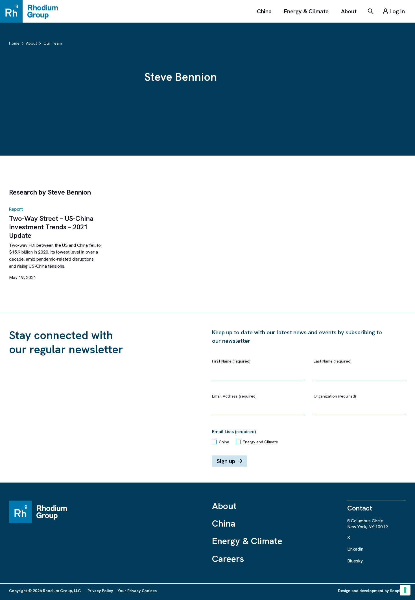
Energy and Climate (260, 441)
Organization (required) (335, 396)
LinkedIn (355, 549)
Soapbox (398, 590)
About (349, 11)
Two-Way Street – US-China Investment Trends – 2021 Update (51, 227)
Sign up (226, 461)
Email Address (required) (234, 396)
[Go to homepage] (31, 11)
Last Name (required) (332, 361)
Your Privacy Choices (137, 590)
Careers (228, 559)
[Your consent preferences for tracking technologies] (405, 590)
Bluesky (355, 561)
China (264, 11)
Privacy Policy (100, 590)
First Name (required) (231, 361)
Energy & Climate (306, 11)
